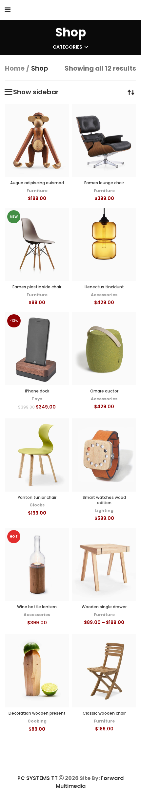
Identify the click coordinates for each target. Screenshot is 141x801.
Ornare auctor (104, 391)
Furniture (37, 190)
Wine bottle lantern (37, 607)
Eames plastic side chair (36, 287)
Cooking (37, 721)
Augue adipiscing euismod (37, 183)
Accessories (104, 295)
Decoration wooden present (37, 713)
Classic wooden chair (104, 713)
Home (15, 68)
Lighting (104, 510)
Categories (67, 47)
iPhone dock (37, 391)
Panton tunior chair (37, 497)
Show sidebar (36, 92)
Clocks (37, 505)
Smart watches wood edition (104, 500)
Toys (36, 399)
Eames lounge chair (104, 183)
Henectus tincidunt (104, 287)
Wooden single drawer (104, 607)
